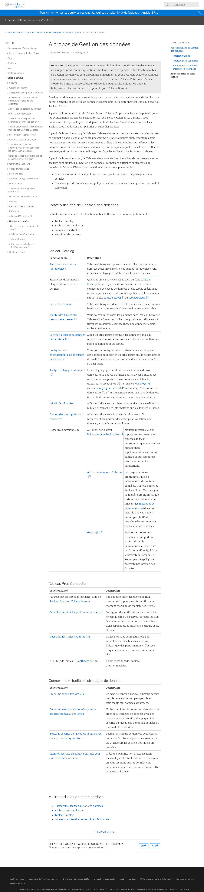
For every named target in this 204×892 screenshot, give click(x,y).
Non (154, 846)
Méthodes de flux (87, 660)
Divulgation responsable (104, 879)
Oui (142, 846)
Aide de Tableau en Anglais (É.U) (137, 12)
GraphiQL (93, 532)
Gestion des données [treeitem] (19, 221)
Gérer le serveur (73, 32)
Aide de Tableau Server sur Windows (44, 32)
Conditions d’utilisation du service (43, 879)
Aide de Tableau (15, 32)
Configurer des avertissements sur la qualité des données (67, 355)
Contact (132, 879)
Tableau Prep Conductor (69, 810)
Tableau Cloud (137, 297)
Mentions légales (17, 879)
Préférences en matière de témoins (155, 879)
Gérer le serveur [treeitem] (15, 78)
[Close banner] (200, 13)
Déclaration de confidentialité (76, 879)
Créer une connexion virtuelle (67, 693)
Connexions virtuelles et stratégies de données (82, 819)
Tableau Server (112, 297)
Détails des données (61, 403)
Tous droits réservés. (50, 889)
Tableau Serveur (80, 601)
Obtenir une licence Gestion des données (79, 805)
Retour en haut (106, 832)
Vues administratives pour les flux (70, 636)
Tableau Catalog (64, 814)
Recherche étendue (61, 304)
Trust (121, 879)
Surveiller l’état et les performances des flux (76, 612)
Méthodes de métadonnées (104, 434)
